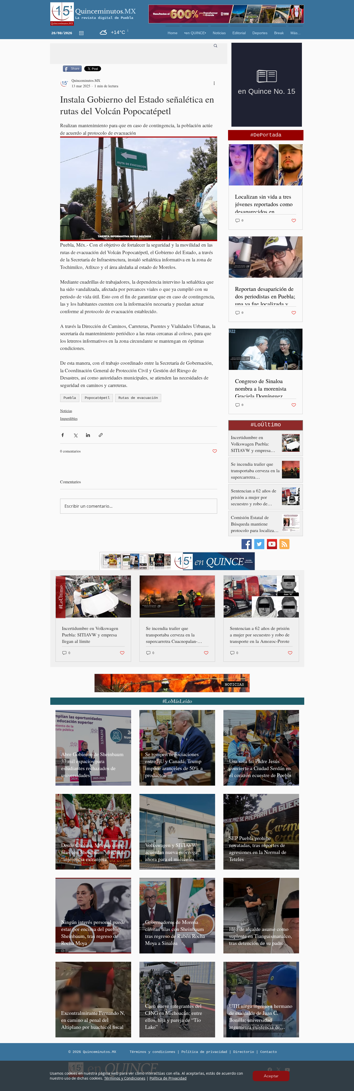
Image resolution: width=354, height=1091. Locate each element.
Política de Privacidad (168, 1078)
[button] (271, 1076)
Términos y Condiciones (124, 1078)
